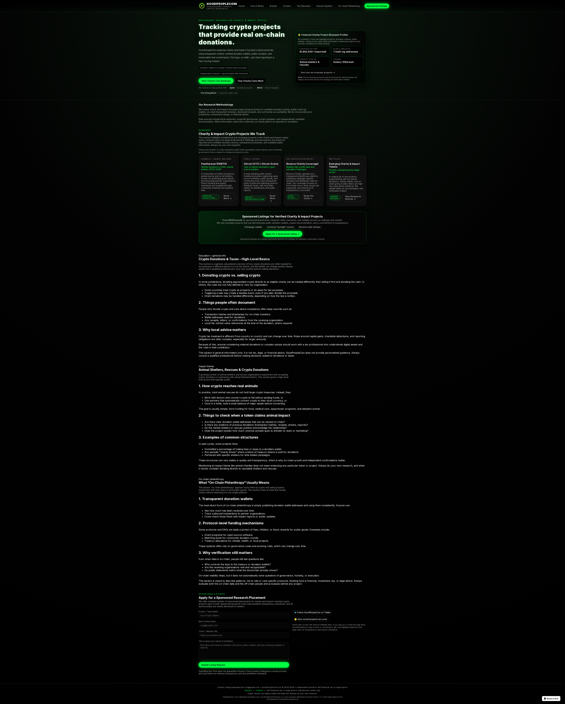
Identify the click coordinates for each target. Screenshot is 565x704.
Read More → (228, 197)
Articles (273, 6)
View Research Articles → (353, 197)
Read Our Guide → (309, 197)
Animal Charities (324, 6)
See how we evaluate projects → (318, 72)
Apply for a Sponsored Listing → (282, 234)
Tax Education (304, 6)
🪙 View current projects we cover (310, 619)
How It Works (257, 6)
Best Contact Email (207, 621)
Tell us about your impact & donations (216, 641)
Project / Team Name (208, 611)
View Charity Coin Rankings (216, 81)
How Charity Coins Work (250, 81)
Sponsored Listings (377, 6)
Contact (287, 6)
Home (242, 6)
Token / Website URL (208, 631)
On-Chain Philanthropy (349, 6)
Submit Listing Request (213, 665)
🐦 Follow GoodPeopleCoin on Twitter (312, 612)
